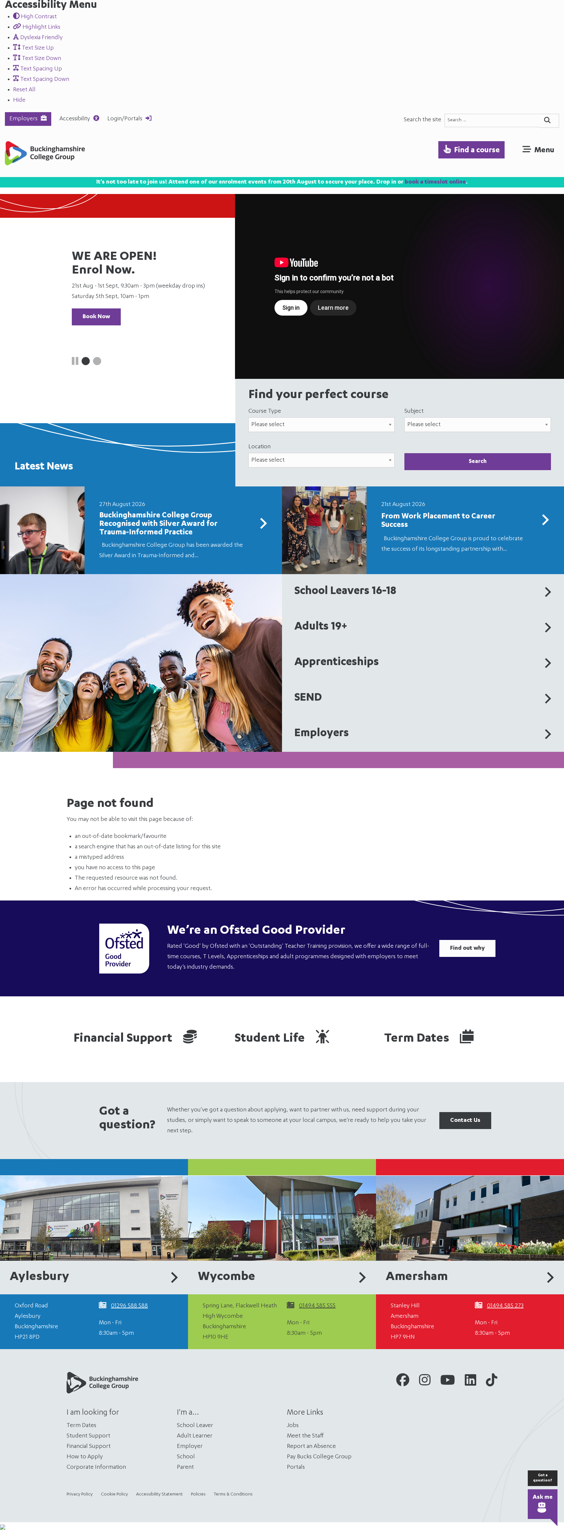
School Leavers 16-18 (345, 592)
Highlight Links (40, 27)
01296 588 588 (129, 1306)
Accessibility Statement (159, 1494)
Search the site (422, 120)
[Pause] (75, 363)
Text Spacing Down (44, 79)
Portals (296, 1467)
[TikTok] (491, 1382)
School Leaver (195, 1425)
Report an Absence (311, 1446)
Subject (414, 411)
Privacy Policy (80, 1494)
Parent (185, 1467)
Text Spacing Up (40, 69)
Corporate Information (96, 1467)
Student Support (88, 1436)
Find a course (477, 150)
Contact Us (465, 1120)
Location (259, 447)
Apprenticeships (336, 663)
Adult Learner (194, 1436)
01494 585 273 (505, 1306)
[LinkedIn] (470, 1382)
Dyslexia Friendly (41, 38)
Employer (190, 1446)
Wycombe (226, 1277)
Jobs (293, 1425)
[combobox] (492, 120)
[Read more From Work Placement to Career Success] (545, 522)
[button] (86, 361)
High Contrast (38, 17)
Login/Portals (124, 119)
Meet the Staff (305, 1436)
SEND (308, 698)
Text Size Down (41, 58)
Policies (198, 1494)
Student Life (271, 1039)
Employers (23, 119)
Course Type (264, 411)
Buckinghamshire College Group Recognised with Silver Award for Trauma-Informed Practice (158, 524)
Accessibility (74, 119)
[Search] (549, 121)
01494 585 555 (317, 1306)
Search (478, 461)
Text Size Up (37, 48)
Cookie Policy (114, 1494)
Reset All (24, 90)
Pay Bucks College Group (319, 1457)
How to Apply (85, 1457)
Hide (19, 100)
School (186, 1457)
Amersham (417, 1277)
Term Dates (418, 1039)
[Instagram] (425, 1382)
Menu (544, 150)
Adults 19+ (320, 627)
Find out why (467, 948)
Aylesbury (39, 1277)
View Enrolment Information (121, 306)
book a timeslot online (435, 182)
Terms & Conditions (233, 1494)
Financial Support (124, 1039)
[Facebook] (402, 1382)
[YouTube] (447, 1382)
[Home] (45, 155)
